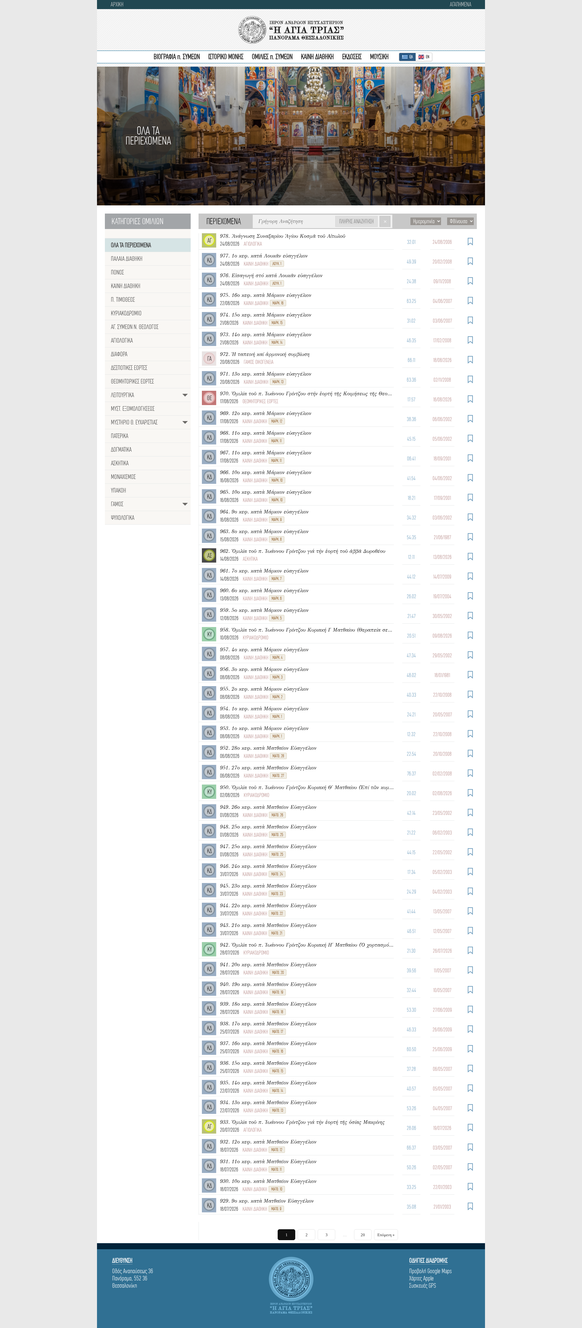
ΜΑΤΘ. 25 (277, 834)
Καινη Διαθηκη (125, 286)
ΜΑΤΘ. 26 (277, 815)
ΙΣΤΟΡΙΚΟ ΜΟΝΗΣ (225, 57)
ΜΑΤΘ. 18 (277, 1012)
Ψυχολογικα (122, 517)
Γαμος (117, 504)
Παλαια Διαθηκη (126, 258)
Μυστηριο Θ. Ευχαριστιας (134, 422)
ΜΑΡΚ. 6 (277, 598)
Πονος (117, 272)
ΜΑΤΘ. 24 (277, 874)
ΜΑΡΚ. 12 (276, 421)
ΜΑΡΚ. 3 (278, 677)
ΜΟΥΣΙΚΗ (379, 57)
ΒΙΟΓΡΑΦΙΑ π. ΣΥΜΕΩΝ (177, 57)
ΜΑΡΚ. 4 (278, 657)
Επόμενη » (386, 1235)
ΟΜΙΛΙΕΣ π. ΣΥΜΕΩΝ (272, 57)
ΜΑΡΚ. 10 (277, 480)
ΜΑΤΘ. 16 (277, 1051)
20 (363, 1235)
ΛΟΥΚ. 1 (277, 263)
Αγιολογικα (122, 340)
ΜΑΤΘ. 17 (277, 1031)
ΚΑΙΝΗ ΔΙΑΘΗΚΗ (317, 57)
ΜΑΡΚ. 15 (277, 322)
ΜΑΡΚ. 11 (276, 441)
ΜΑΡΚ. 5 (277, 618)
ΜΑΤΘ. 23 (277, 893)
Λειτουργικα (122, 395)
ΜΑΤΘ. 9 (276, 1209)
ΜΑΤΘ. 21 (276, 933)
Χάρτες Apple (421, 1278)
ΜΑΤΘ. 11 (276, 1169)
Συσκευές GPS (422, 1285)
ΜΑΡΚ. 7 (277, 578)
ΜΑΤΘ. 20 (278, 972)
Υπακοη (118, 490)
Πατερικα (119, 436)
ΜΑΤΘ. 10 (276, 1189)
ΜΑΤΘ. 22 (277, 913)
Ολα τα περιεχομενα (131, 245)
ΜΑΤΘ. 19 (277, 992)
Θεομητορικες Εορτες (132, 381)
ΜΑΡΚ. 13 (278, 382)
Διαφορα (119, 354)
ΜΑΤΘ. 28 (278, 756)
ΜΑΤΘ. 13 (277, 1110)
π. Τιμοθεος (123, 299)
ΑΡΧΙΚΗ (117, 4)
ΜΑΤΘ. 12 (276, 1149)
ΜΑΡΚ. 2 (278, 697)
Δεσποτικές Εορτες (129, 367)
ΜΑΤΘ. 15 (277, 1071)
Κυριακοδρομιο (126, 313)
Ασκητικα (120, 463)
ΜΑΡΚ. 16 (278, 303)
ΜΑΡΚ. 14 (277, 342)
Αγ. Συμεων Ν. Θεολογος (135, 326)
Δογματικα (121, 449)
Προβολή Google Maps (430, 1271)
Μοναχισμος (123, 476)
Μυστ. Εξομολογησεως (133, 408)
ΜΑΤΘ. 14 (277, 1090)
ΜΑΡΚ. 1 (277, 716)
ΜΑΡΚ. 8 (277, 539)
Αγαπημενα (460, 4)
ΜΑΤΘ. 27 (278, 775)
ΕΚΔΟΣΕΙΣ (352, 57)
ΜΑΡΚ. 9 (277, 519)
